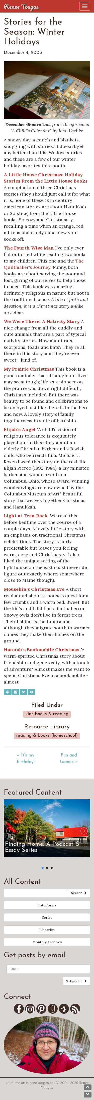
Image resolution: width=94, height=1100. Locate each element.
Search (77, 893)
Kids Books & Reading (47, 714)
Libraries (47, 929)
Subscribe (74, 981)
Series (47, 917)
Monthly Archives (47, 942)
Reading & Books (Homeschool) (47, 735)
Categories (47, 905)
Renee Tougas (21, 6)
